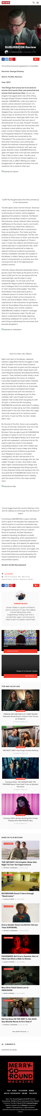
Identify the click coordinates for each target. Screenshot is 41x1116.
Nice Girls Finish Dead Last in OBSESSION (15, 988)
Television (22, 1091)
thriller (31, 579)
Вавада (24, 1105)
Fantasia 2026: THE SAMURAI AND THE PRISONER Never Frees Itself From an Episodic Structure (20, 784)
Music (14, 1091)
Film (9, 1091)
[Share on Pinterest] (13, 59)
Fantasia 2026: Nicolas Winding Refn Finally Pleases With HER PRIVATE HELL (20, 819)
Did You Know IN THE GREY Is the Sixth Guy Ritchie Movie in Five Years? (19, 1020)
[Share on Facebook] (3, 59)
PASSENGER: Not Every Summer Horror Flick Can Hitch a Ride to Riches (20, 957)
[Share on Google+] (10, 59)
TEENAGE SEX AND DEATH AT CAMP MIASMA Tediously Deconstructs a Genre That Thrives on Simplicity (20, 716)
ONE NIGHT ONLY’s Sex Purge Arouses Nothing (20, 750)
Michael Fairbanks (10, 868)
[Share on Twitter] (6, 59)
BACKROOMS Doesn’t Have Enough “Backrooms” (18, 894)
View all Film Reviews (19, 1032)
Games (31, 1091)
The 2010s (33, 1093)
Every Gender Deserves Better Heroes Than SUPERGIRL (20, 926)
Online (24, 1093)
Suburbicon (23, 579)
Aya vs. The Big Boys (12, 1093)
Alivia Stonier (8, 899)
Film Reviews (20, 43)
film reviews (26, 577)
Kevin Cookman (8, 993)
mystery (16, 579)
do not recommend (11, 577)
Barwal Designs (33, 1103)
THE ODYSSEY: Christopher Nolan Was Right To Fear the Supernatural (19, 863)
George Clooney (7, 579)
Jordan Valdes (16, 52)
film (20, 577)
